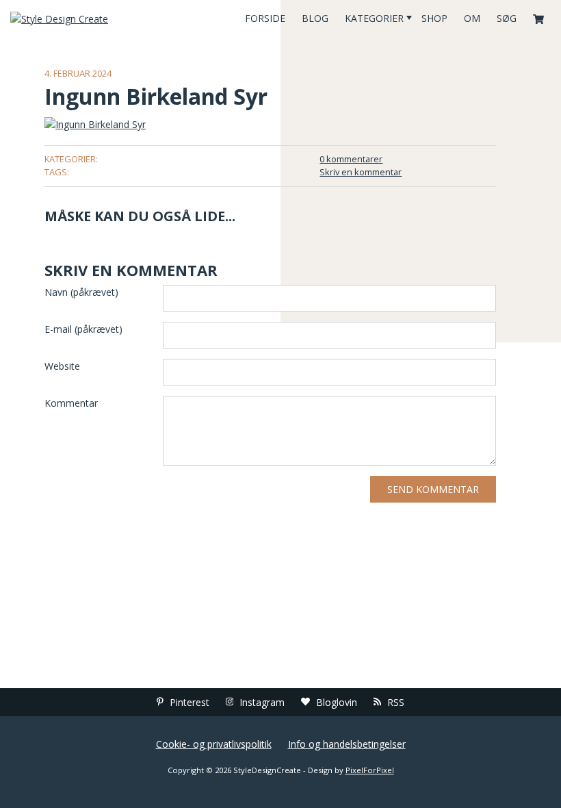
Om (472, 18)
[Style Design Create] (93, 18)
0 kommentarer (350, 159)
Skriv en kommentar (360, 172)
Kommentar (71, 402)
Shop (434, 18)
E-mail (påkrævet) (83, 329)
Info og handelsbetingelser (347, 743)
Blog (315, 18)
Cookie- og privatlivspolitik (214, 743)
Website (62, 366)
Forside (265, 18)
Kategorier (374, 18)
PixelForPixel (369, 770)
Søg (507, 18)
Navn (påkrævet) (81, 292)
